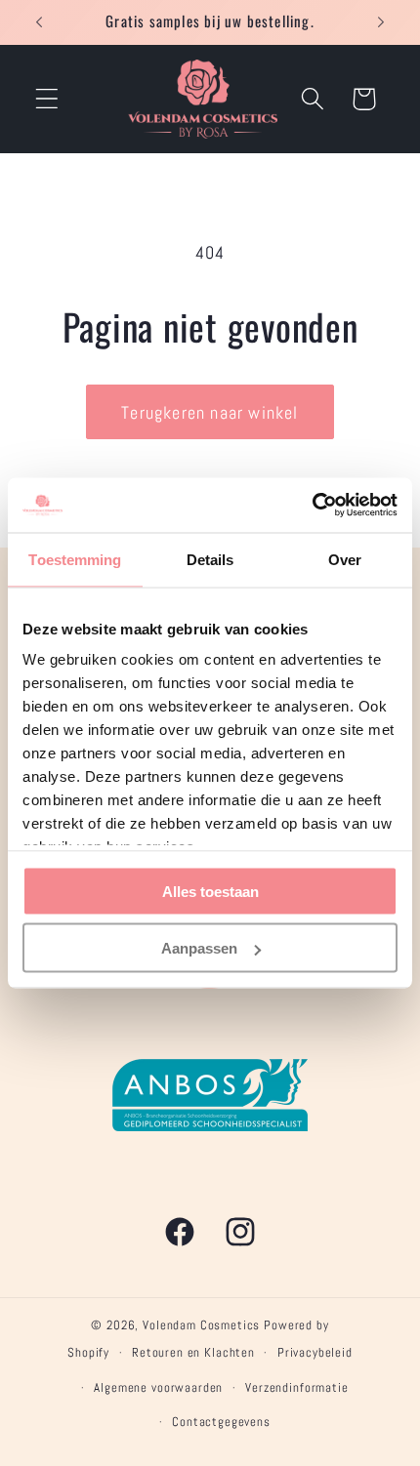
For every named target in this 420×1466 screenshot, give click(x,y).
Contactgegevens (221, 1421)
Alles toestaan (210, 890)
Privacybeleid (315, 1352)
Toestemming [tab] (74, 558)
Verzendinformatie (296, 1387)
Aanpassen (199, 948)
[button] (47, 99)
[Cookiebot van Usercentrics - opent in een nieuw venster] (312, 505)
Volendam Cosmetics (201, 1325)
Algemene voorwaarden (158, 1387)
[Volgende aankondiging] (380, 22)
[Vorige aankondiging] (39, 22)
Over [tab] (344, 558)
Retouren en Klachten (193, 1352)
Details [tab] (210, 558)
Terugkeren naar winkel (209, 412)
